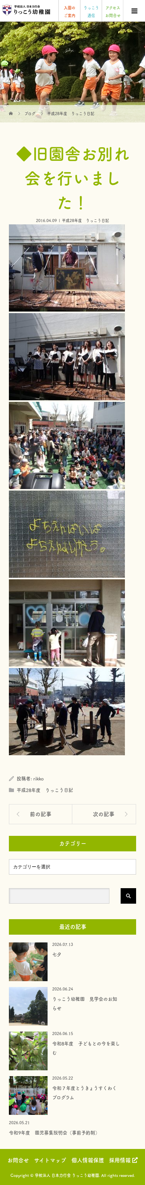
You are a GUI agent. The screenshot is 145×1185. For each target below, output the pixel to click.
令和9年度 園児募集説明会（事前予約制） (54, 1132)
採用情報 (120, 1160)
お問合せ (18, 1160)
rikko (38, 778)
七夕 (56, 954)
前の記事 (40, 814)
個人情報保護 (88, 1160)
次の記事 (103, 814)
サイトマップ (50, 1160)
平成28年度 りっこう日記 (85, 220)
